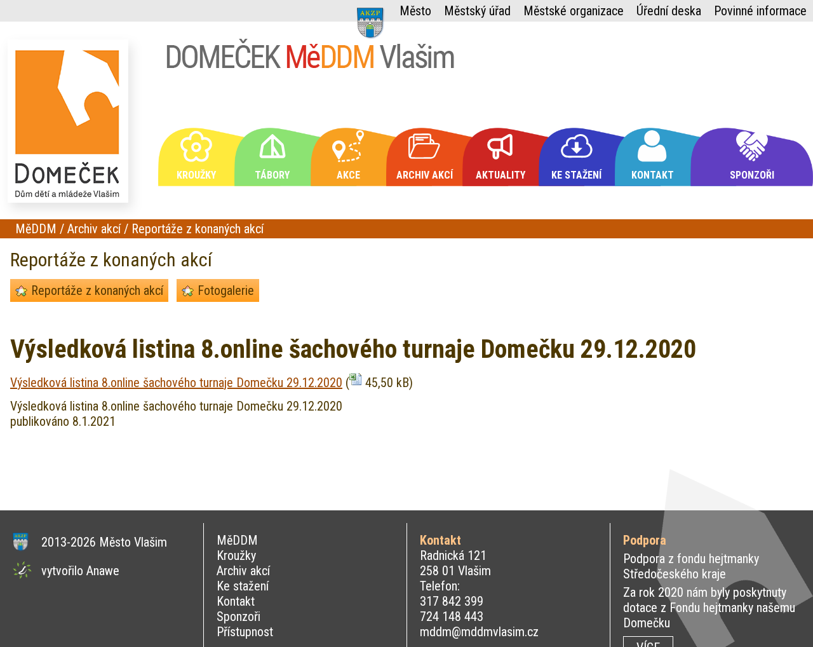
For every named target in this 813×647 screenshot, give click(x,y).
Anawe (102, 570)
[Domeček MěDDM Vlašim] (71, 126)
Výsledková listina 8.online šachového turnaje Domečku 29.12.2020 (176, 382)
